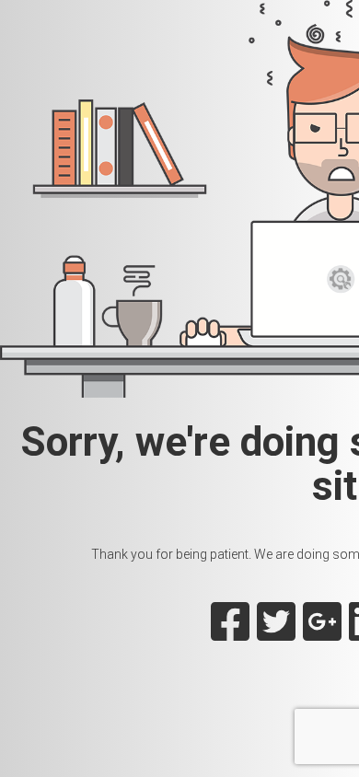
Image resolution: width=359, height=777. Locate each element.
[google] (322, 632)
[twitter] (276, 632)
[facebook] (230, 632)
